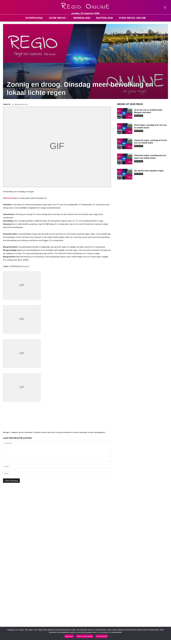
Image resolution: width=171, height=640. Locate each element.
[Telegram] (22, 419)
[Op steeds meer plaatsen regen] (124, 174)
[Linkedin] (14, 419)
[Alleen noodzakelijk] (168, 633)
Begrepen (69, 636)
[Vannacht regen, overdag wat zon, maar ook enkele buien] (124, 159)
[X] (29, 419)
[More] (44, 419)
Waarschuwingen (10, 198)
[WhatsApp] (37, 419)
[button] (165, 7)
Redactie (6, 104)
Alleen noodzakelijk (85, 636)
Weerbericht (138, 115)
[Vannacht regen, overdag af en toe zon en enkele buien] (124, 143)
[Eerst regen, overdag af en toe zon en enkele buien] (124, 128)
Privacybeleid (101, 636)
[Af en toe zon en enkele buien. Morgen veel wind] (124, 113)
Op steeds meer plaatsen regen (149, 171)
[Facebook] (7, 419)
